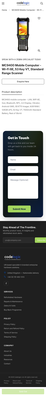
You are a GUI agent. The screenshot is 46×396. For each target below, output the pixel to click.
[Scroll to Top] (41, 383)
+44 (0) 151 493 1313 (15, 277)
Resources (8, 359)
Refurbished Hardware (13, 297)
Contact (7, 364)
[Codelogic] (23, 3)
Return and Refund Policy (14, 328)
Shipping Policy (10, 337)
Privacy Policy (9, 324)
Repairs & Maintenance (13, 301)
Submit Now (19, 209)
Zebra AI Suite (9, 306)
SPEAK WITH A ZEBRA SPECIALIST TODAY (21, 59)
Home (4, 10)
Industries (8, 355)
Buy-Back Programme (12, 310)
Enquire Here (23, 81)
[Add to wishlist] (39, 18)
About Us (7, 351)
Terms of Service (10, 333)
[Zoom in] (39, 50)
